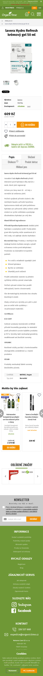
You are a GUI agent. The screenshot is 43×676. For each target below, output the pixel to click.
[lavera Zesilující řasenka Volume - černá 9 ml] (32, 402)
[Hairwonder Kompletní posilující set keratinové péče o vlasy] (11, 402)
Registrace (21, 564)
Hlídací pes (21, 167)
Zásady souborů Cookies (21, 588)
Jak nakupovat (21, 580)
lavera (19, 100)
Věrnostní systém (21, 544)
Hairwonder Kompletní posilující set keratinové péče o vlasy (11, 418)
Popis (12, 157)
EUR (40, 8)
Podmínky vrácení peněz (21, 541)
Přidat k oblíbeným (16, 131)
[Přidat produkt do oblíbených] (18, 395)
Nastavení (12, 671)
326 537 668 (24, 629)
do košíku (30, 124)
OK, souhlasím (28, 671)
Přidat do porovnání (17, 136)
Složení (31, 157)
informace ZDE (25, 4)
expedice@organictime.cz (24, 634)
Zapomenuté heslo (21, 591)
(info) (28, 106)
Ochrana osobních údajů (21, 584)
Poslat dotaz (31, 162)
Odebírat (33, 519)
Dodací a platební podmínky (21, 537)
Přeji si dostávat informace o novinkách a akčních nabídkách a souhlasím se (22, 510)
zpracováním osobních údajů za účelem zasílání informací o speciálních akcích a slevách (22, 512)
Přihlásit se (20, 8)
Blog (21, 568)
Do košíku (11, 447)
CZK (34, 8)
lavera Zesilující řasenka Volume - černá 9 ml (32, 417)
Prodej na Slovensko (21, 548)
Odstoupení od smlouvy (21, 552)
